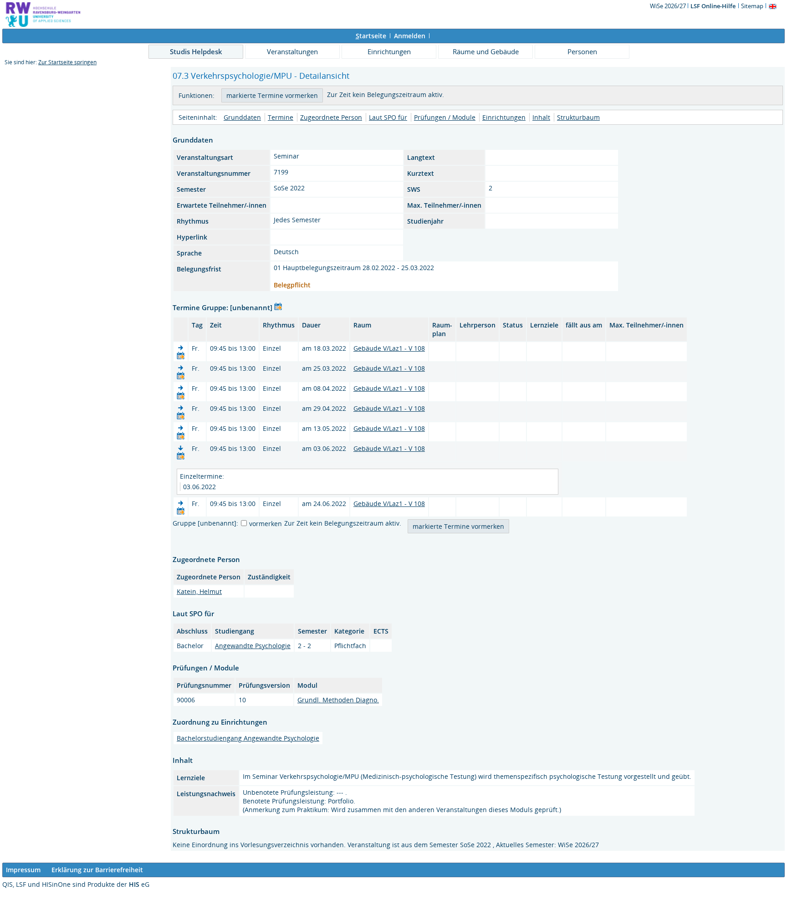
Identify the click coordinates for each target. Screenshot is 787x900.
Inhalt (541, 117)
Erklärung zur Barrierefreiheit (97, 869)
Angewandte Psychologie (253, 645)
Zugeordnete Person (331, 117)
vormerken (265, 523)
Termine (280, 117)
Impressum (23, 869)
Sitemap (752, 6)
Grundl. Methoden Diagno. (338, 699)
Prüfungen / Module (444, 117)
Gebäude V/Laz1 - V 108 (389, 348)
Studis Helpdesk (196, 51)
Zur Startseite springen (67, 62)
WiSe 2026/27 (668, 6)
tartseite (371, 35)
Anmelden (409, 35)
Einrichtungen (389, 51)
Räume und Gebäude (486, 51)
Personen (582, 51)
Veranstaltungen (292, 51)
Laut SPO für (388, 117)
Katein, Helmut (199, 591)
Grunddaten (242, 117)
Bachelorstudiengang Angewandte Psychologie (248, 738)
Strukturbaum (578, 117)
